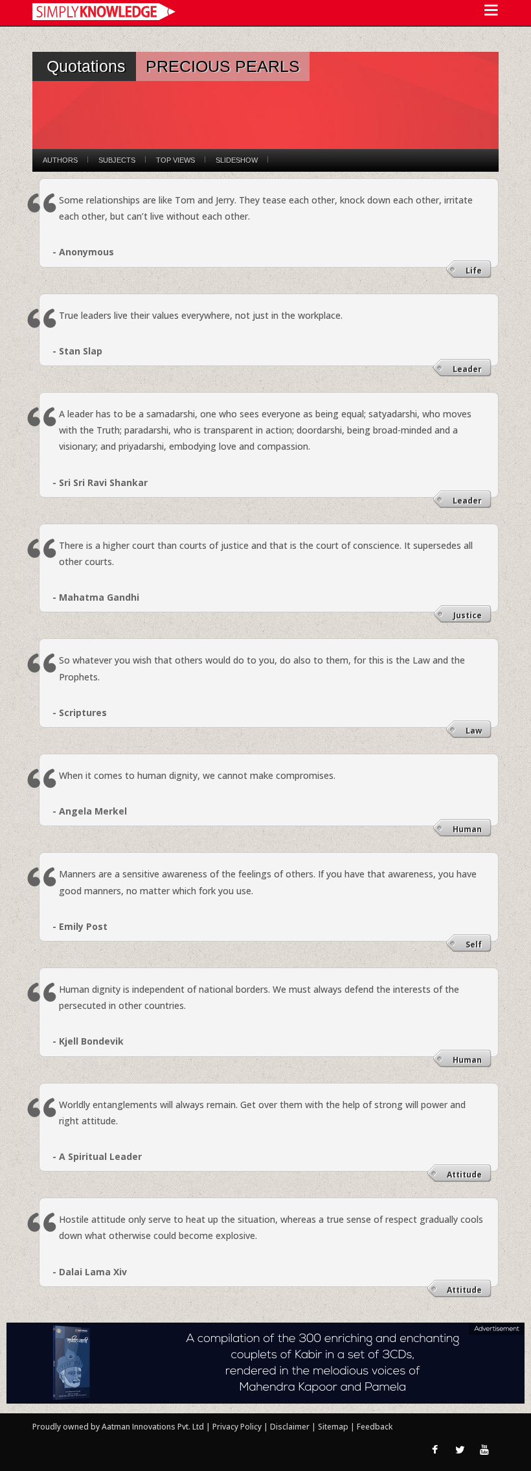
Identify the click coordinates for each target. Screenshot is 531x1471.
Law (474, 730)
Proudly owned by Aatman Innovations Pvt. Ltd (118, 1426)
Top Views (175, 160)
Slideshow (237, 160)
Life (474, 270)
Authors (60, 160)
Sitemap (334, 1426)
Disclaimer (290, 1426)
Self (474, 944)
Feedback (374, 1426)
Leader (467, 369)
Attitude (464, 1174)
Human (467, 829)
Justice (467, 615)
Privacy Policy (238, 1426)
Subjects (116, 160)
